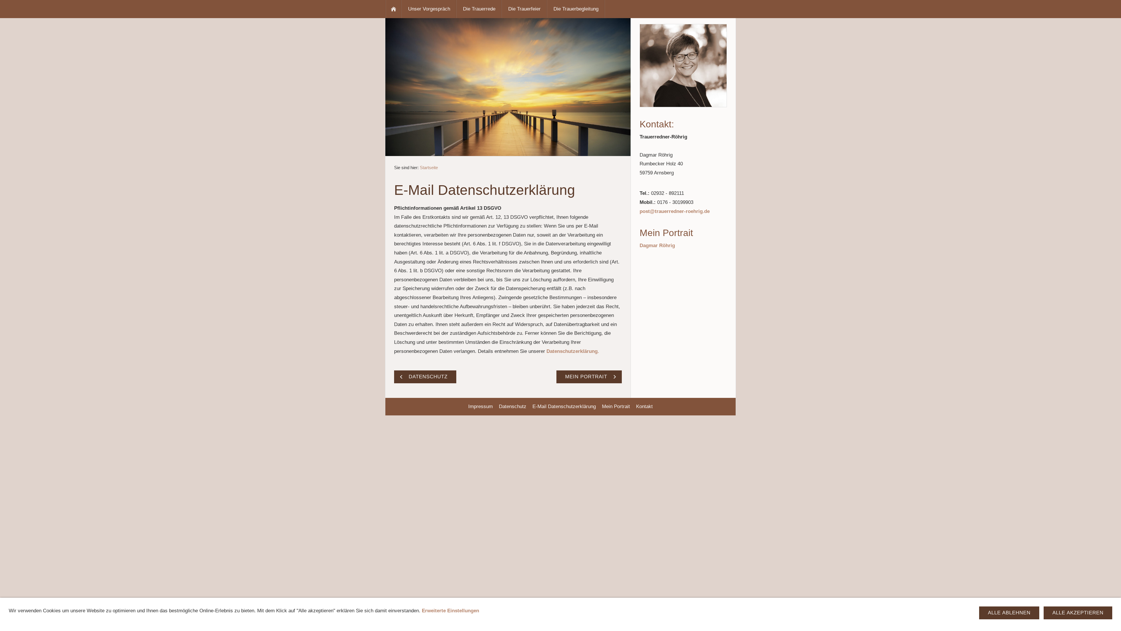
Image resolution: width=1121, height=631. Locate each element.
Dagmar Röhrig (657, 245)
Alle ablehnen (1009, 613)
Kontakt (644, 406)
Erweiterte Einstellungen (450, 610)
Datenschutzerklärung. (572, 351)
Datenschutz (512, 406)
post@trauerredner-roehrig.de (675, 211)
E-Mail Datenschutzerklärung (564, 406)
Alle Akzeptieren (1077, 613)
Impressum (480, 406)
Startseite (429, 167)
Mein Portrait (616, 406)
